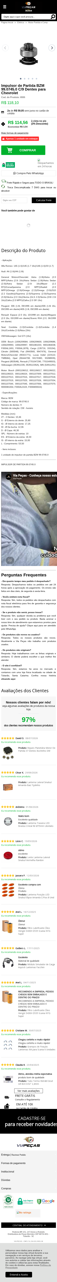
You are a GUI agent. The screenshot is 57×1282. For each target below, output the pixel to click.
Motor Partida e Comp (38, 22)
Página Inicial (7, 22)
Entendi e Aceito (19, 1274)
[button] (20, 78)
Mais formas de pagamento (14, 133)
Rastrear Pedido (19, 1155)
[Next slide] (51, 47)
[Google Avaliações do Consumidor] (27, 1213)
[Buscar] (53, 16)
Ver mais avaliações (28, 1091)
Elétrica (21, 22)
